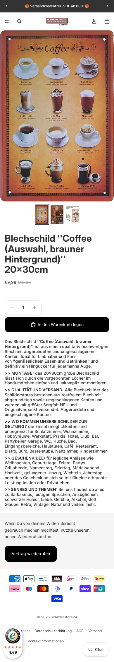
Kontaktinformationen (46, 641)
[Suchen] (19, 21)
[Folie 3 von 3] (72, 214)
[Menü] (6, 21)
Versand (95, 631)
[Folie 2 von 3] (57, 214)
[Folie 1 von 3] (41, 214)
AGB (80, 631)
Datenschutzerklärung (53, 631)
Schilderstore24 (64, 617)
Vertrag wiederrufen (31, 553)
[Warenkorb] (107, 21)
